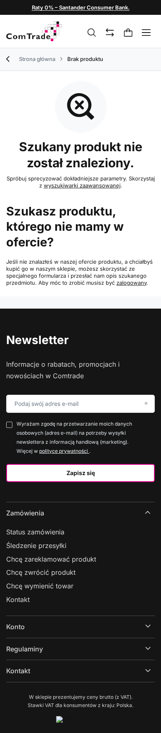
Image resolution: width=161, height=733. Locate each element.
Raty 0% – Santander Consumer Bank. (81, 7)
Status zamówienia (35, 532)
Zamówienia (25, 513)
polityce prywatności (64, 451)
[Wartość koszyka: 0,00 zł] (128, 33)
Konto (15, 627)
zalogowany (131, 282)
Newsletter (37, 340)
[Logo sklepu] (34, 31)
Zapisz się (80, 472)
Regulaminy (24, 649)
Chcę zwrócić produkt (41, 572)
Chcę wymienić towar (39, 586)
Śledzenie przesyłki (36, 545)
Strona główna (37, 59)
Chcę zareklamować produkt (51, 559)
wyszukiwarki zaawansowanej (82, 185)
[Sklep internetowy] (80, 719)
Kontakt (18, 599)
